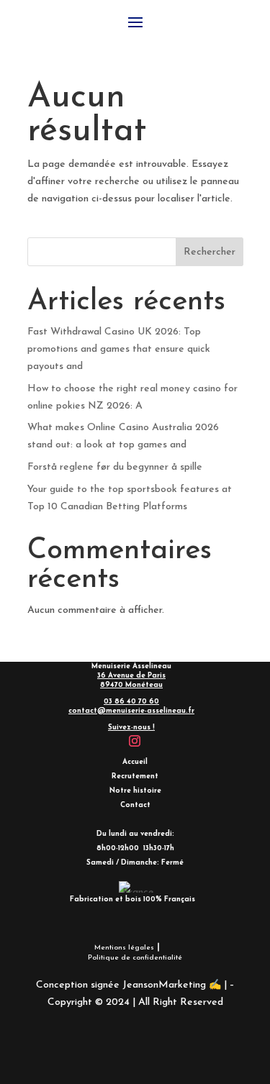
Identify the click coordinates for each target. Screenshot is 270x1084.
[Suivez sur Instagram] (134, 740)
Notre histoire (135, 791)
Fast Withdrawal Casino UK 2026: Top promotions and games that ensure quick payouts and (118, 349)
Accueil (135, 762)
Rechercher (209, 252)
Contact (135, 805)
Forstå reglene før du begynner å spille (114, 467)
